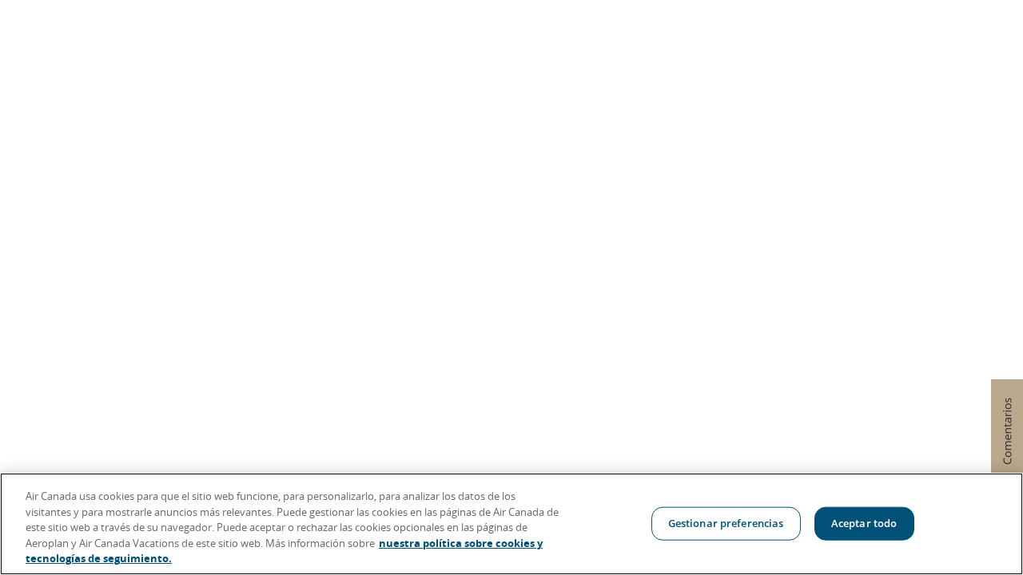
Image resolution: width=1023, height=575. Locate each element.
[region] (511, 524)
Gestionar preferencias (726, 523)
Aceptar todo (864, 523)
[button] (1007, 431)
